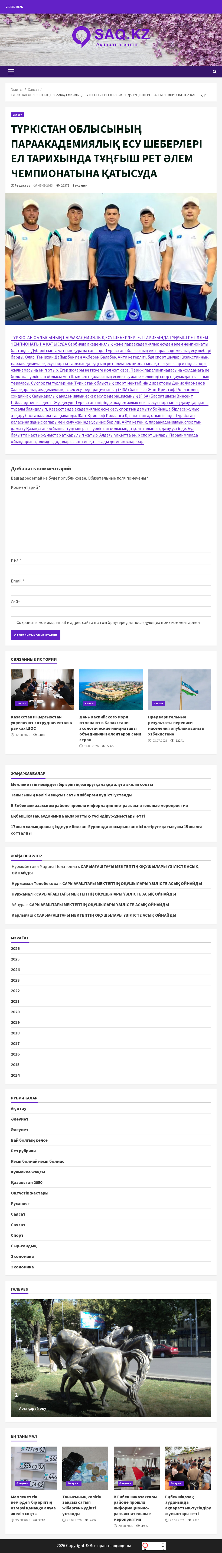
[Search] (215, 72)
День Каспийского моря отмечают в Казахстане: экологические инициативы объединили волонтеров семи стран (110, 689)
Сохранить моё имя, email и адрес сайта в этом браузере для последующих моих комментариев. (109, 622)
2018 (15, 1033)
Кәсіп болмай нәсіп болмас (37, 1161)
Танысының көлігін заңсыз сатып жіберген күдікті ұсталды (71, 794)
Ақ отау (18, 1108)
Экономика (22, 1256)
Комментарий (26, 487)
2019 (15, 1022)
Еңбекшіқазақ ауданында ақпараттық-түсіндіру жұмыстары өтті (78, 816)
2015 (15, 1064)
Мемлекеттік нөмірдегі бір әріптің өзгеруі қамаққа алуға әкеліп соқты (82, 784)
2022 (15, 990)
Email (17, 581)
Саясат (17, 114)
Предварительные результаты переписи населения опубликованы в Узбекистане (179, 689)
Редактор (22, 185)
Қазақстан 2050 (26, 1182)
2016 (15, 1054)
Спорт (17, 1235)
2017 (15, 1043)
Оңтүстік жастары (29, 1193)
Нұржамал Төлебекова (35, 883)
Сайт (15, 601)
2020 (15, 1011)
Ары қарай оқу (32, 1408)
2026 (15, 948)
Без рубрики (23, 1150)
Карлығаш (22, 915)
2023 (15, 980)
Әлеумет (19, 1119)
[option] (111, 1358)
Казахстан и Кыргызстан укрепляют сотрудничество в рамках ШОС (42, 689)
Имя (16, 560)
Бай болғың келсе (29, 1140)
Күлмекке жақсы (28, 1171)
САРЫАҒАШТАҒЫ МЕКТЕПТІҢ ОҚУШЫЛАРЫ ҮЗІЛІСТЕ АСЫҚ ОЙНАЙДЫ (132, 883)
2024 (15, 969)
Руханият (20, 1203)
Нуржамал (22, 894)
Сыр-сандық (24, 1245)
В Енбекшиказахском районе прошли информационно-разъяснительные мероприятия (99, 805)
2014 (15, 1075)
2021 (15, 1001)
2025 (15, 959)
